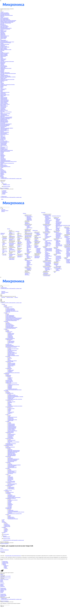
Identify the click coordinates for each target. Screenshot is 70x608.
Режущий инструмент (11, 401)
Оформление (6, 565)
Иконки (5, 567)
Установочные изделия (10, 492)
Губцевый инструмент (11, 394)
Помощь (1, 592)
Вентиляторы (10, 494)
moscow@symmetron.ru (4, 543)
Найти (1, 606)
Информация (2, 586)
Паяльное (7, 330)
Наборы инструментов (11, 434)
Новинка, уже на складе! (4, 579)
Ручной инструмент (11, 408)
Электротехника (10, 510)
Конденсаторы (10, 458)
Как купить (6, 523)
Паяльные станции (11, 333)
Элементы (6, 568)
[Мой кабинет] (0, 290)
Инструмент (8, 392)
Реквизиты (2, 590)
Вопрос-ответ (2, 596)
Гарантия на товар (3, 589)
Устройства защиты (11, 487)
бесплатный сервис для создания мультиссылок (13, 555)
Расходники (10, 358)
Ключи (9, 416)
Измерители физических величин (13, 384)
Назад (6, 305)
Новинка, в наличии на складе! (5, 577)
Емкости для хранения (11, 440)
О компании (2, 583)
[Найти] (1, 10)
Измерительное (8, 375)
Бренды (1, 581)
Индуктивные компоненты (12, 483)
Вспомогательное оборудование (13, 348)
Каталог (1, 580)
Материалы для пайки (11, 363)
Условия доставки (3, 588)
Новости (1, 574)
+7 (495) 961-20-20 (4, 177)
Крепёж (9, 516)
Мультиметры (10, 377)
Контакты (2, 585)
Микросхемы (10, 449)
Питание (7, 314)
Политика (2, 591)
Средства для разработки (10, 308)
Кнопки (5, 566)
